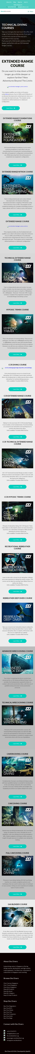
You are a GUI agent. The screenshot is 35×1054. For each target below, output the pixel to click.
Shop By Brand (8, 991)
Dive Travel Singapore (10, 985)
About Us (8, 2)
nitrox (6, 94)
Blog (14, 2)
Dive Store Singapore (10, 987)
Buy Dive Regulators (10, 1006)
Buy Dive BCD (8, 1008)
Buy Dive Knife (8, 1016)
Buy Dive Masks (8, 1010)
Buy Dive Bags (8, 1018)
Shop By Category (9, 993)
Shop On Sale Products (10, 995)
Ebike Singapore (18, 5)
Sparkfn (28, 1051)
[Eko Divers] (5, 11)
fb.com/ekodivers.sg (12, 1036)
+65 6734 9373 (12, 7)
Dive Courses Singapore (11, 983)
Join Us (26, 2)
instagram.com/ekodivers (13, 1040)
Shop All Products (9, 989)
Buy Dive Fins (8, 1012)
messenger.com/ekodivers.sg (14, 1038)
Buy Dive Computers (10, 1014)
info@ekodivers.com (23, 7)
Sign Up (20, 2)
